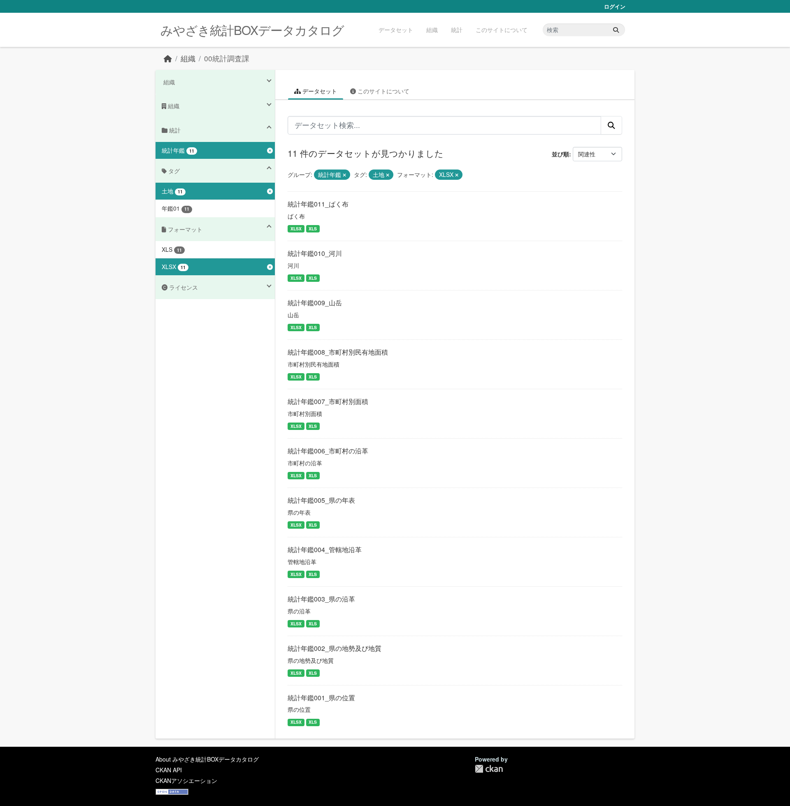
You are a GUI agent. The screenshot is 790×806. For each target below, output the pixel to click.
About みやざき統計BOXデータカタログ (207, 759)
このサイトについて (501, 30)
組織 (432, 30)
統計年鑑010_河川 (315, 253)
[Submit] (616, 29)
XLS (313, 228)
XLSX (296, 228)
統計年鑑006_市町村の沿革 (328, 450)
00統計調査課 (226, 58)
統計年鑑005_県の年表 (321, 500)
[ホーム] (168, 58)
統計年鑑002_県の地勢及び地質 (334, 648)
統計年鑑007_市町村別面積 (328, 401)
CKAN (489, 768)
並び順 (560, 154)
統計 (456, 30)
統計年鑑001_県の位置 (321, 697)
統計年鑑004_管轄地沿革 (325, 549)
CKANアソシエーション (186, 780)
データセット (396, 30)
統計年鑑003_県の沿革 (321, 599)
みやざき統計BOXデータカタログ (252, 30)
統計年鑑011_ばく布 (318, 204)
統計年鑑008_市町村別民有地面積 (338, 352)
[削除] (344, 175)
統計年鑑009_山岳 (315, 302)
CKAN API (169, 770)
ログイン (614, 6)
